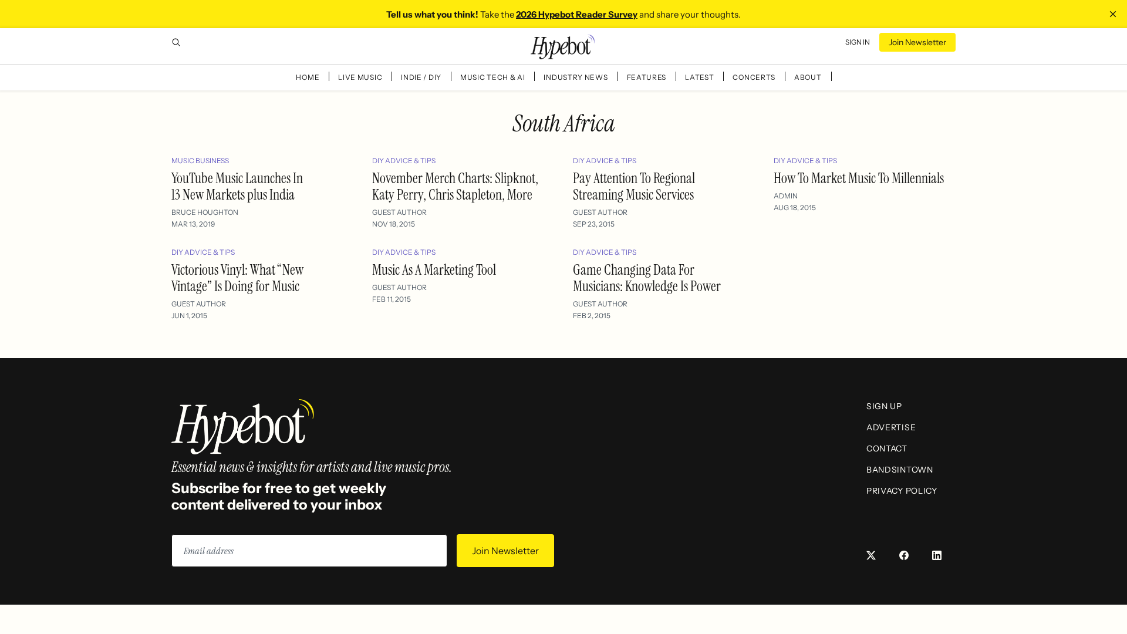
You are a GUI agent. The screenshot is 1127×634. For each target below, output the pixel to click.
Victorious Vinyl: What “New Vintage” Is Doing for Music (237, 278)
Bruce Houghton (204, 212)
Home (307, 77)
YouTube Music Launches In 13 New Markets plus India (237, 186)
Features (647, 77)
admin (786, 195)
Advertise (891, 427)
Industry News (576, 77)
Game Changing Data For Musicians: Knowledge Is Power (647, 278)
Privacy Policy (901, 490)
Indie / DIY (421, 77)
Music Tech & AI (492, 77)
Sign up (884, 406)
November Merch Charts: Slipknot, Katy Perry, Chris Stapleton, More (455, 186)
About (808, 77)
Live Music (360, 77)
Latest (699, 77)
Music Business (200, 160)
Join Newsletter (917, 42)
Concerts (754, 77)
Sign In (857, 42)
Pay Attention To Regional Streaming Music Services (634, 186)
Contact (886, 448)
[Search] (176, 42)
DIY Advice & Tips (404, 160)
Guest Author (399, 212)
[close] (1113, 14)
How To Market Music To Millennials (859, 178)
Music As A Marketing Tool (434, 270)
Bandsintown (899, 469)
